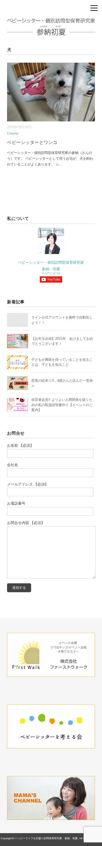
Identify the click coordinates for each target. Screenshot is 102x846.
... (60, 164)
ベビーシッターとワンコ (32, 142)
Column (12, 133)
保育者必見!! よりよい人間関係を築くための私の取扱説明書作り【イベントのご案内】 (62, 405)
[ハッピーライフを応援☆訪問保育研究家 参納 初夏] (51, 22)
